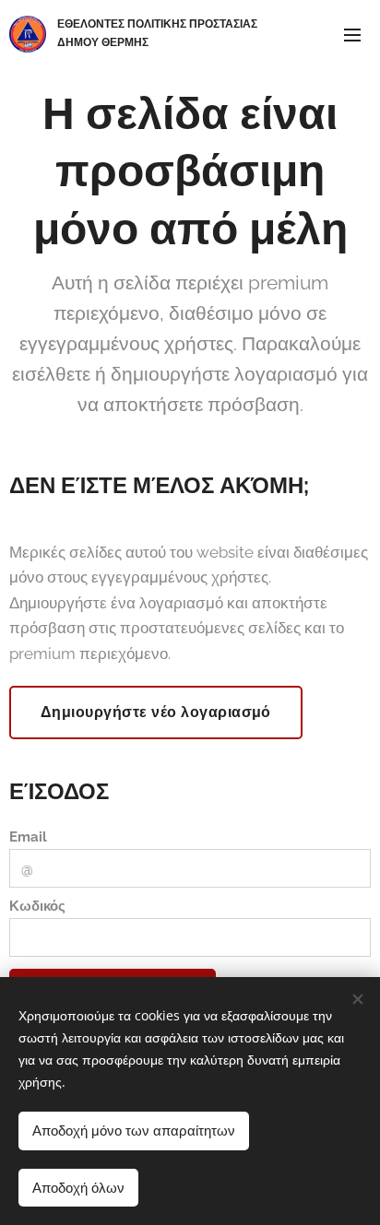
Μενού (352, 34)
